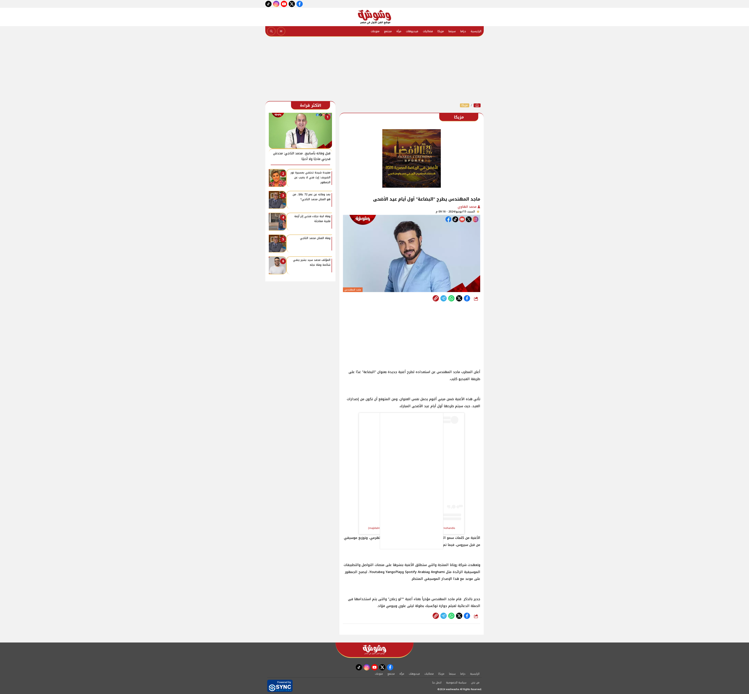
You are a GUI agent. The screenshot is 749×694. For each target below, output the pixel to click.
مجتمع (388, 31)
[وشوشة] (374, 17)
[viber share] (443, 298)
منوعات (375, 31)
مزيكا (441, 31)
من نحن (475, 682)
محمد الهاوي (467, 207)
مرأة (398, 31)
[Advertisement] (374, 70)
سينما (452, 31)
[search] (271, 31)
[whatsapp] (436, 298)
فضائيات (428, 31)
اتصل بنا (436, 682)
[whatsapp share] (451, 298)
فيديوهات (412, 31)
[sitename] (374, 650)
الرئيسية (476, 31)
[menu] (281, 31)
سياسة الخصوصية (456, 682)
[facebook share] (467, 298)
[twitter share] (459, 298)
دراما (463, 31)
